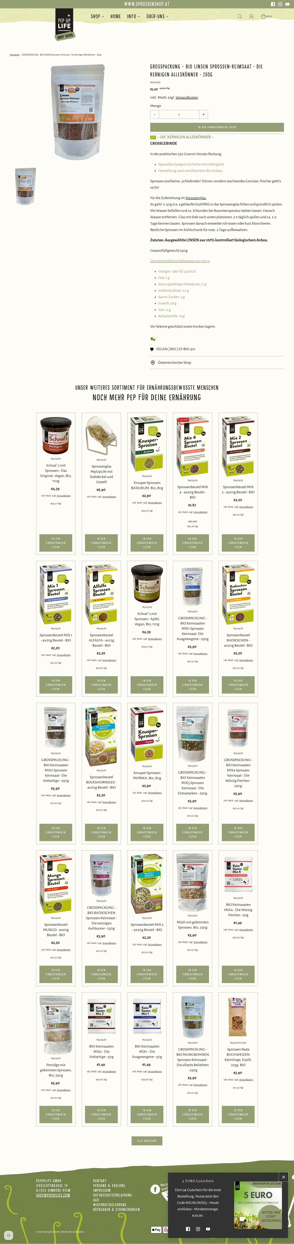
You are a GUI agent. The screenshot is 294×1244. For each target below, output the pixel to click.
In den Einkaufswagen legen (217, 127)
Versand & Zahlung (109, 1185)
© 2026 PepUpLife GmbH (47, 1232)
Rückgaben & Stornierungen (116, 1209)
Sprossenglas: (196, 198)
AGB (96, 1199)
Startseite (14, 55)
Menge (155, 106)
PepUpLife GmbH (238, 1043)
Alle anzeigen (147, 1141)
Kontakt (100, 1180)
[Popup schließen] (283, 1177)
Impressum (102, 1190)
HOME (116, 16)
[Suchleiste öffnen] (242, 16)
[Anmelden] (253, 16)
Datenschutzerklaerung (112, 1195)
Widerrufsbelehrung (110, 1204)
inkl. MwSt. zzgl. (49, 496)
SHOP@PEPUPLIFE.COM (53, 1195)
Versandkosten (187, 97)
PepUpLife (56, 459)
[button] (25, 187)
